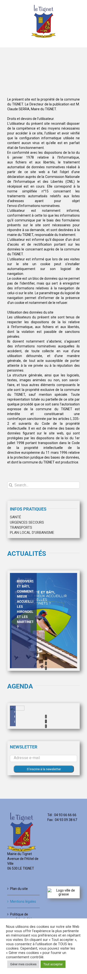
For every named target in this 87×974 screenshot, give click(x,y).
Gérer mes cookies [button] (23, 964)
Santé (15, 517)
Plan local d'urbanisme (32, 532)
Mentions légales (23, 901)
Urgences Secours (27, 522)
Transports (21, 527)
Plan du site (19, 889)
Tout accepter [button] (53, 964)
